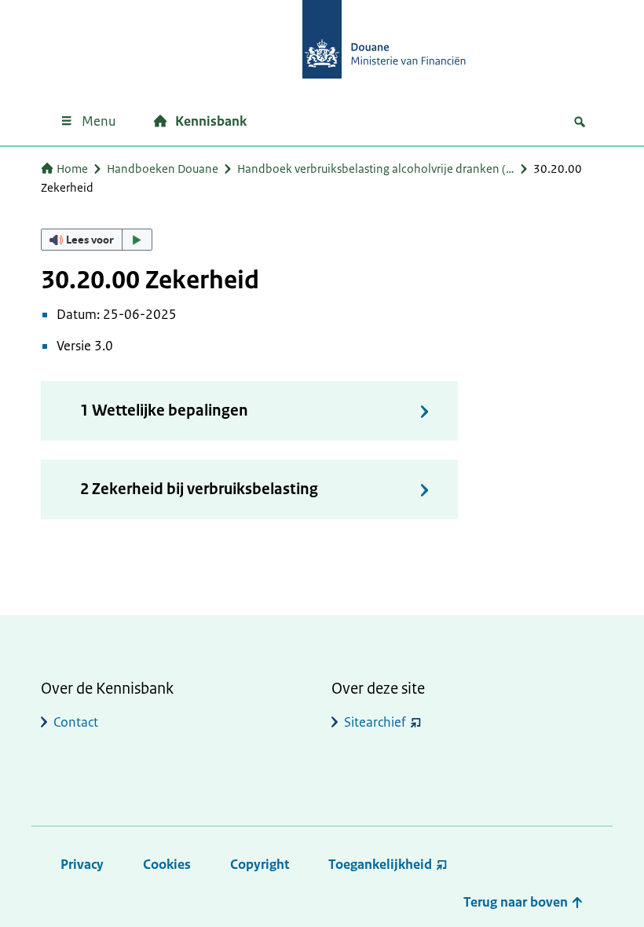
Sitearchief (375, 722)
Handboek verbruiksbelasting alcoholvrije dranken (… (375, 168)
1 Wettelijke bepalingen (164, 410)
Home (72, 168)
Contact (75, 722)
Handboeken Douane (162, 168)
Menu (98, 121)
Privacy (82, 864)
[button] (96, 240)
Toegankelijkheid (380, 864)
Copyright (259, 864)
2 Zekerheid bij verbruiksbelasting (199, 489)
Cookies (167, 864)
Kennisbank (211, 121)
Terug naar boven (517, 902)
